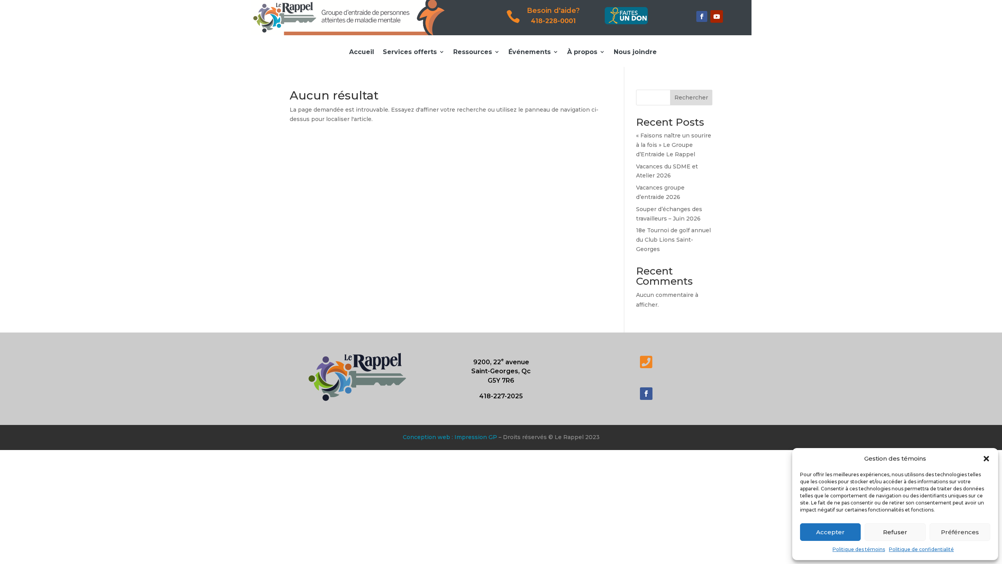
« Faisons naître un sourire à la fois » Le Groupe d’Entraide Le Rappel (673, 145)
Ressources (472, 52)
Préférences (960, 532)
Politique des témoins (859, 549)
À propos (582, 52)
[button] (986, 459)
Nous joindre (635, 52)
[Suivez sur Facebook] (701, 16)
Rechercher (691, 97)
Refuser (895, 532)
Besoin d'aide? (553, 10)
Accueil (361, 52)
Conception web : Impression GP (450, 437)
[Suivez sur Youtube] (716, 16)
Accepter (830, 532)
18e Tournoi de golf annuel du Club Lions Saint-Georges (673, 240)
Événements (529, 52)
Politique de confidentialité (921, 549)
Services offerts (410, 52)
